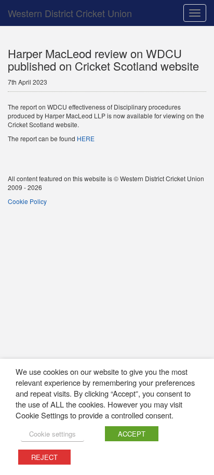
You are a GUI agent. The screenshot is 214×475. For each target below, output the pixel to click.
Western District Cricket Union (70, 13)
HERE (86, 138)
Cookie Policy (27, 201)
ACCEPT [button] (131, 434)
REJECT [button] (44, 457)
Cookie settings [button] (52, 434)
